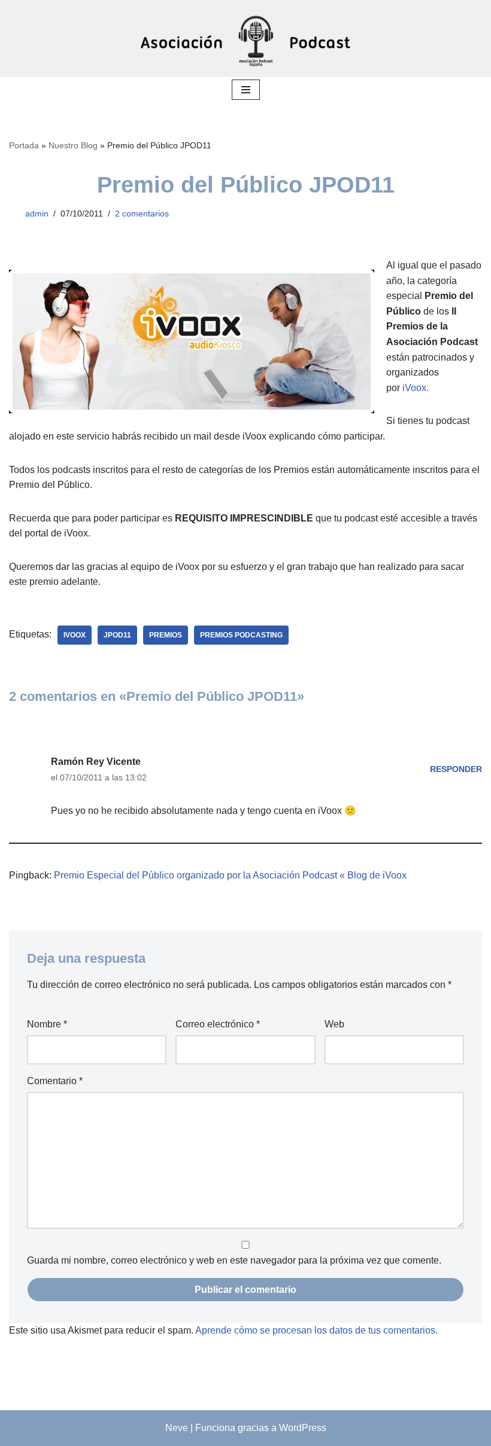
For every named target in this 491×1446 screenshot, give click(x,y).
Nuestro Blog (73, 145)
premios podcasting (241, 635)
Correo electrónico (217, 1024)
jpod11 (117, 635)
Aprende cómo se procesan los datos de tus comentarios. (316, 1330)
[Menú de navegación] (246, 90)
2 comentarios (142, 213)
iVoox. (415, 388)
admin (37, 213)
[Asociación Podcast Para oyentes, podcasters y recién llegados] (245, 38)
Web (334, 1024)
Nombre (47, 1024)
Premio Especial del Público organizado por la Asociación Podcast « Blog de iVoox (230, 875)
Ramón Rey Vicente (96, 761)
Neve (176, 1428)
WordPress (302, 1428)
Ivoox (74, 635)
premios (165, 635)
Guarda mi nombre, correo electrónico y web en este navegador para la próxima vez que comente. (234, 1260)
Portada (24, 145)
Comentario (55, 1081)
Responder (456, 769)
